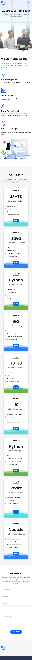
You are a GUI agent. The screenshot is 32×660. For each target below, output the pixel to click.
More (16, 220)
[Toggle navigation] (28, 3)
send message (16, 632)
